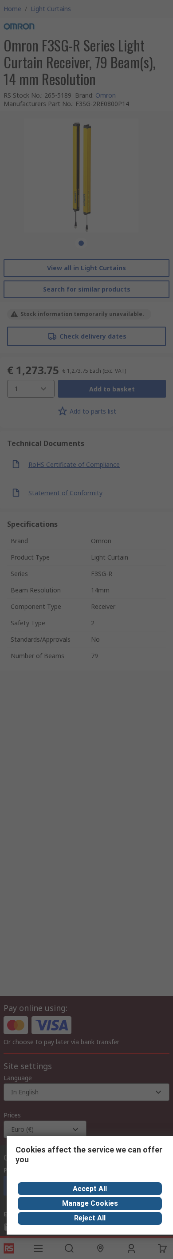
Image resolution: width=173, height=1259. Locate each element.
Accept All (90, 1188)
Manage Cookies (90, 1203)
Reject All (90, 1218)
